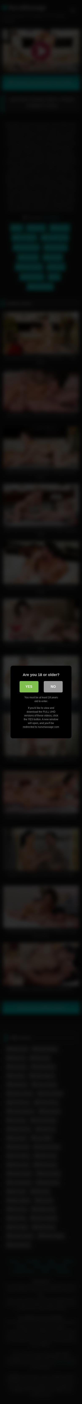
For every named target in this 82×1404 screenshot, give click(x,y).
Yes (28, 686)
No (53, 686)
